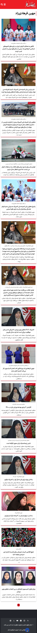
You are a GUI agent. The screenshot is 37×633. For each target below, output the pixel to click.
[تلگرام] (20, 621)
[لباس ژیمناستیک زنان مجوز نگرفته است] (18, 428)
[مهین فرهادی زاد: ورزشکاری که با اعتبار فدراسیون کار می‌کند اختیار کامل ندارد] (18, 353)
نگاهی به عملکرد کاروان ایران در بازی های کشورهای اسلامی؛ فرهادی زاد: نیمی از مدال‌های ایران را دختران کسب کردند (18, 49)
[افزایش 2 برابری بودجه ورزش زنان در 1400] (18, 392)
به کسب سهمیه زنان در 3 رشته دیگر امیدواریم (18, 516)
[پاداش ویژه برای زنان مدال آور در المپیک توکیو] (18, 465)
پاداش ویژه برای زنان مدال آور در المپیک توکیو (19, 480)
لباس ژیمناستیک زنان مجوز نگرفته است (18, 443)
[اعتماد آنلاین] (30, 4)
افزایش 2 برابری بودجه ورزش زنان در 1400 (18, 407)
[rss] (27, 621)
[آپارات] (9, 621)
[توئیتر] (13, 621)
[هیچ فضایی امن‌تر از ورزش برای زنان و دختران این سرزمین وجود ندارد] (18, 537)
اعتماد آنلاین (11, 625)
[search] (2, 4)
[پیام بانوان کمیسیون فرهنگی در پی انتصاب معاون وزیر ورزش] (18, 576)
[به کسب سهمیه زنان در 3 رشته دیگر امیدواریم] (18, 501)
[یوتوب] (16, 621)
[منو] (5, 4)
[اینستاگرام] (23, 621)
